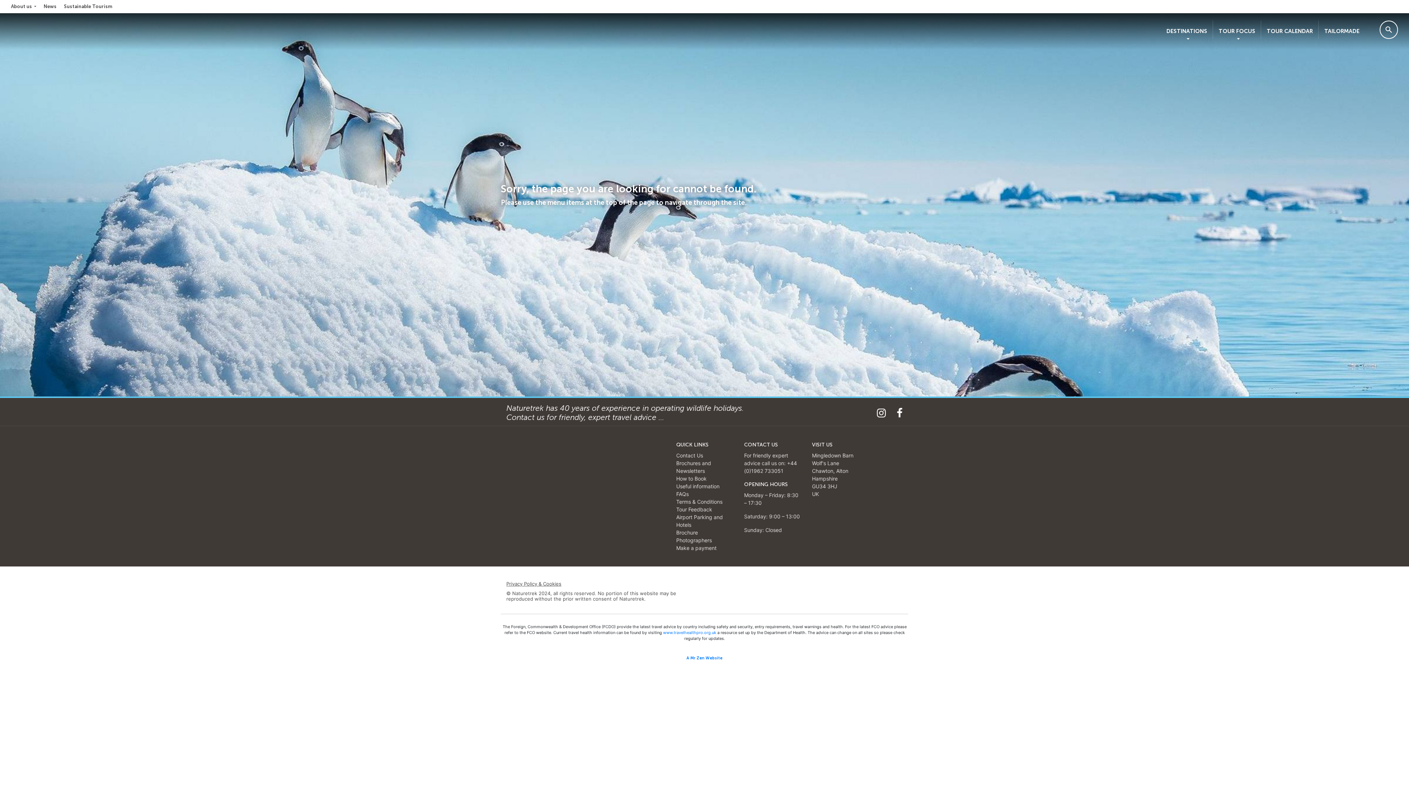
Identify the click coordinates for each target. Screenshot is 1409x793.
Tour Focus (1237, 31)
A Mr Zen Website (704, 658)
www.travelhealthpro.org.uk (689, 632)
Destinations (1186, 31)
